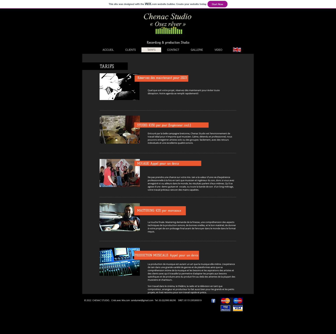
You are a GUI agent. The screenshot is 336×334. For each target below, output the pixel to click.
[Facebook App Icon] (213, 301)
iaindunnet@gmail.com (142, 300)
